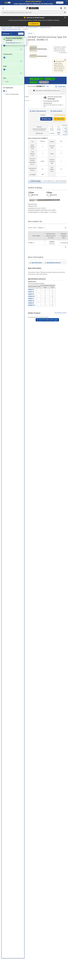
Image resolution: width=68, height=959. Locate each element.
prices (66, 134)
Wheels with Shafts (45, 27)
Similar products (57, 111)
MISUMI (30, 33)
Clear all (21, 33)
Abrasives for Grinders (32, 27)
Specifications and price (54, 262)
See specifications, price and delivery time (14, 42)
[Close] (65, 17)
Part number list (48, 181)
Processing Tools (19, 27)
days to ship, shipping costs (66, 131)
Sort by (57, 236)
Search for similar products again (48, 320)
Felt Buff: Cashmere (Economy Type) (10, 29)
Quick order (47, 119)
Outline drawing (35, 181)
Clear (21, 49)
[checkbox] (13, 45)
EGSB (7, 81)
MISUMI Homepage (6, 27)
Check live (58, 133)
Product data (61, 86)
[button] (59, 3)
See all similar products (61, 313)
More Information (61, 181)
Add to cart (60, 119)
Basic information (37, 262)
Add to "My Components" (39, 111)
